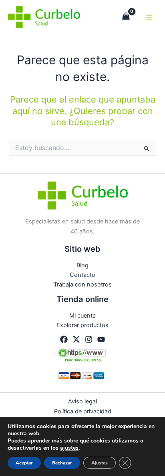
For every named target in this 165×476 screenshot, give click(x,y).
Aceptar (24, 463)
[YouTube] (101, 339)
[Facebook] (64, 339)
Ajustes (99, 463)
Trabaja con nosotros (83, 284)
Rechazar (62, 463)
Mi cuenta (82, 315)
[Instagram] (89, 339)
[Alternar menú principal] (149, 17)
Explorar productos (82, 325)
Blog (82, 265)
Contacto (82, 274)
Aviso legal (82, 401)
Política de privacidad (82, 411)
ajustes (69, 448)
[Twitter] (76, 339)
